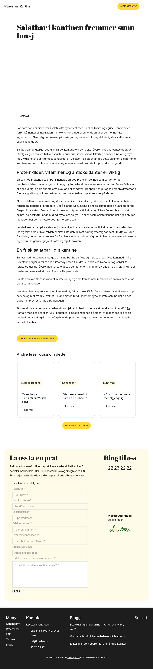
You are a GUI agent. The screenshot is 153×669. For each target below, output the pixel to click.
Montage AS (74, 657)
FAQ (8, 634)
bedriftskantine (35, 257)
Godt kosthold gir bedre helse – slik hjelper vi (97, 636)
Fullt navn (18, 488)
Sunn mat (109, 382)
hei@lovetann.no (76, 475)
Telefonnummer (22, 523)
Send (16, 591)
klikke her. (30, 322)
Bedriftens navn (22, 500)
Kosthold (24, 116)
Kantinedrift (69, 382)
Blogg (9, 644)
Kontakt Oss (128, 6)
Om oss (10, 639)
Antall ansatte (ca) (22, 546)
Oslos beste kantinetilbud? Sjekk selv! (34, 398)
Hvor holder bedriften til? (26, 535)
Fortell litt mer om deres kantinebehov (34, 558)
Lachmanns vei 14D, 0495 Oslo (45, 633)
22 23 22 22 (120, 468)
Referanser (12, 629)
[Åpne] (145, 6)
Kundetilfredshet (31, 382)
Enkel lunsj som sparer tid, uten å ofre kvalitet (98, 643)
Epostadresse (21, 511)
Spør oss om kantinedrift (37, 338)
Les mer (28, 409)
